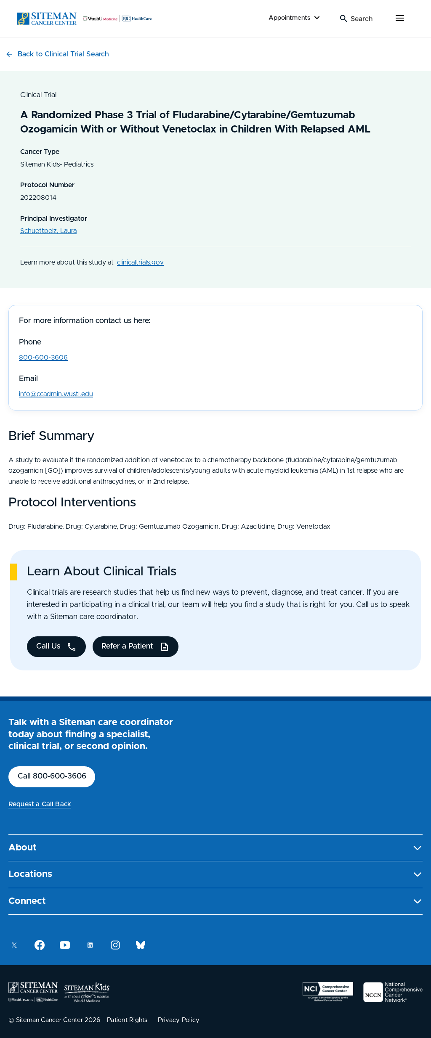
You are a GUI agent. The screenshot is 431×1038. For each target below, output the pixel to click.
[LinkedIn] (90, 945)
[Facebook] (39, 945)
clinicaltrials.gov (140, 262)
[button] (215, 848)
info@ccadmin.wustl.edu (56, 394)
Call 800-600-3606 (52, 776)
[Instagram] (115, 945)
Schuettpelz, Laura (48, 231)
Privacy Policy (179, 1020)
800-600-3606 (43, 357)
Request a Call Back (39, 804)
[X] (14, 945)
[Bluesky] (140, 945)
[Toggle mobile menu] (400, 18)
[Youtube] (65, 945)
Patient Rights (127, 1020)
